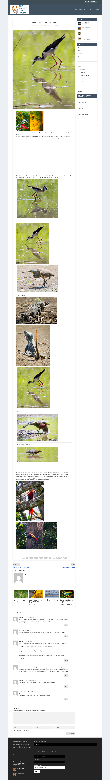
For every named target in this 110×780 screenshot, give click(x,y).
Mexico (81, 78)
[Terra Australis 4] (79, 23)
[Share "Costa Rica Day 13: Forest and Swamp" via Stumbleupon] (45, 558)
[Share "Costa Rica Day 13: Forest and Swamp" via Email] (47, 558)
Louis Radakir (22, 691)
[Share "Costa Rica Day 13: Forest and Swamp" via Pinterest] (37, 558)
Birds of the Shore (51, 600)
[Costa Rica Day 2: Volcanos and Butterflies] (36, 594)
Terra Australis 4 (86, 22)
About (97, 9)
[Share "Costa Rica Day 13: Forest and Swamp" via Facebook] (27, 558)
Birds (44, 25)
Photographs (81, 56)
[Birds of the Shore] (52, 594)
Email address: (80, 112)
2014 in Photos (19, 600)
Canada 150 (82, 69)
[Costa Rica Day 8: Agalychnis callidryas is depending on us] (67, 594)
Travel (79, 66)
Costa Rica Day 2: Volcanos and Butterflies (35, 601)
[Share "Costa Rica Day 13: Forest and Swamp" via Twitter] (29, 558)
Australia (89, 23)
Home (76, 9)
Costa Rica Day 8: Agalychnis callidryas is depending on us (66, 602)
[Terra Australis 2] (79, 33)
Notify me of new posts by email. (22, 730)
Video (79, 88)
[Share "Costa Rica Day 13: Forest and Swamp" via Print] (50, 558)
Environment (81, 53)
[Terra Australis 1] (79, 38)
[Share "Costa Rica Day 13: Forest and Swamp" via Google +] (32, 558)
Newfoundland (83, 85)
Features (91, 9)
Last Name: (80, 106)
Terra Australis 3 (86, 27)
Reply (66, 625)
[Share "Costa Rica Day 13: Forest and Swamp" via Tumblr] (34, 558)
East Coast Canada (84, 75)
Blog (80, 9)
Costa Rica (48, 25)
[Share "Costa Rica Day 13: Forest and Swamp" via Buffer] (42, 558)
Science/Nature (81, 60)
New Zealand (83, 81)
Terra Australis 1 (86, 38)
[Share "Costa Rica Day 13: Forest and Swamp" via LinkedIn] (40, 558)
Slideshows (80, 63)
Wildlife (80, 91)
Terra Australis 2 (86, 32)
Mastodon (79, 124)
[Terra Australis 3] (79, 28)
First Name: (80, 100)
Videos (85, 9)
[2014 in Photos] (21, 594)
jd (34, 25)
